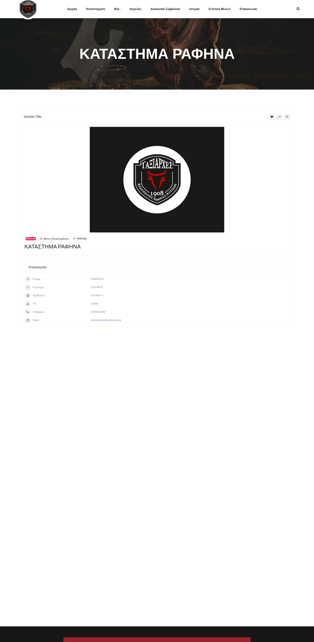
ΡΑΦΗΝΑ (82, 238)
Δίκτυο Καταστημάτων (56, 238)
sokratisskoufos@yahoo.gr (106, 320)
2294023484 (98, 311)
